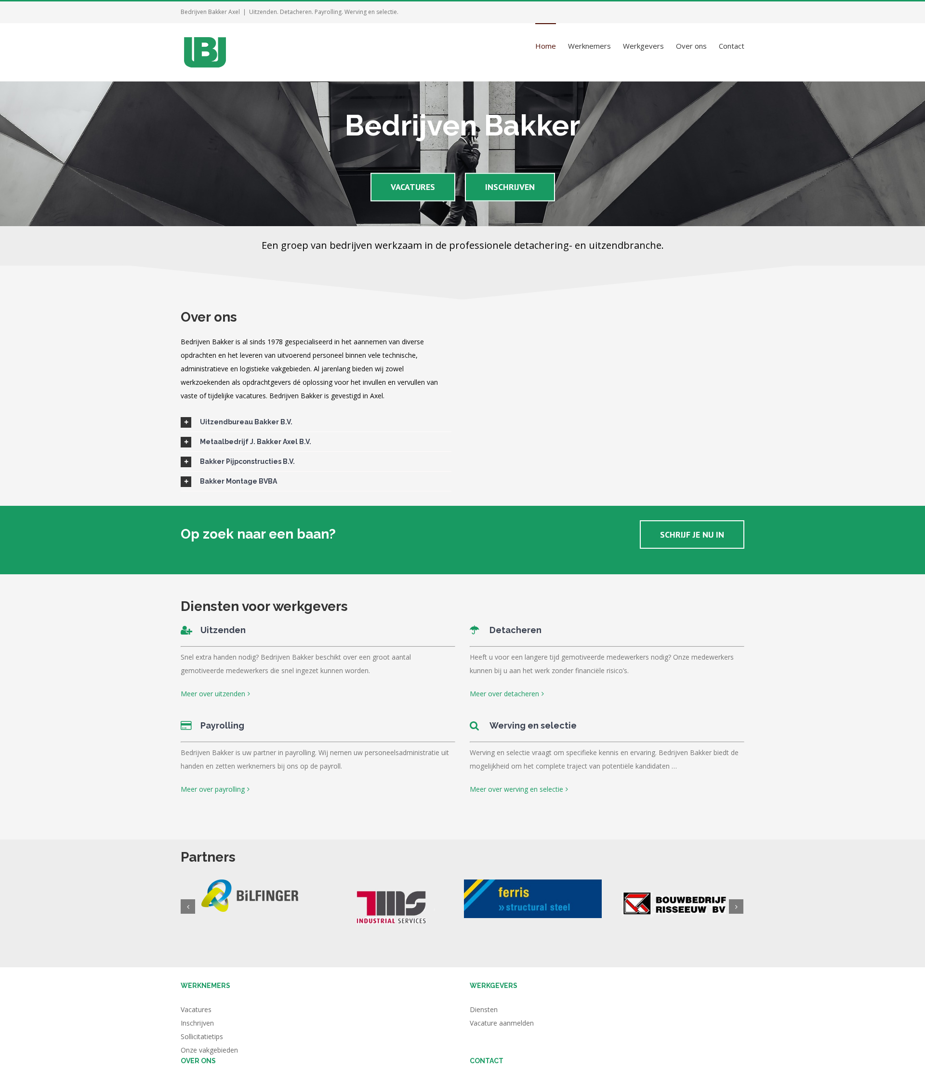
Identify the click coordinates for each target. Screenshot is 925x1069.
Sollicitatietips (202, 1036)
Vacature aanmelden (502, 1023)
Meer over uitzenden (213, 693)
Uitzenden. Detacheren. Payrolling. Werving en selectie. (323, 12)
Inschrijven (197, 1023)
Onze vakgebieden (209, 1050)
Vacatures (196, 1009)
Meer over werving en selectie (516, 789)
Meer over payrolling (213, 789)
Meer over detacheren (504, 693)
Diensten (484, 1009)
